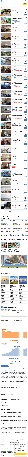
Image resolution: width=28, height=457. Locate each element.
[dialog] (21, 448)
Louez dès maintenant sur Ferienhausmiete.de (14, 267)
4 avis (15, 93)
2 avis (15, 149)
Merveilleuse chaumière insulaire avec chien (17, 18)
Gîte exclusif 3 (14, 10)
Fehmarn (17, 372)
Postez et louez (22, 439)
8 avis (15, 141)
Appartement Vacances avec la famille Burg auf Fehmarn (17, 75)
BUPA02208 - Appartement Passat (16, 123)
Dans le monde (3, 444)
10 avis (16, 109)
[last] (22, 211)
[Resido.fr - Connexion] (25, 1)
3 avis (15, 85)
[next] (21, 211)
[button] (27, 1)
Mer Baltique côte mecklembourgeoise (3, 441)
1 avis (15, 77)
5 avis (15, 117)
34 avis (16, 20)
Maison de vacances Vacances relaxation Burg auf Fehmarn (16, 188)
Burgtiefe (2, 381)
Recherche (25, 3)
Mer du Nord (2, 439)
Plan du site (2, 445)
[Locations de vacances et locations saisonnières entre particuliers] (1, 1)
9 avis (15, 69)
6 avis (15, 61)
